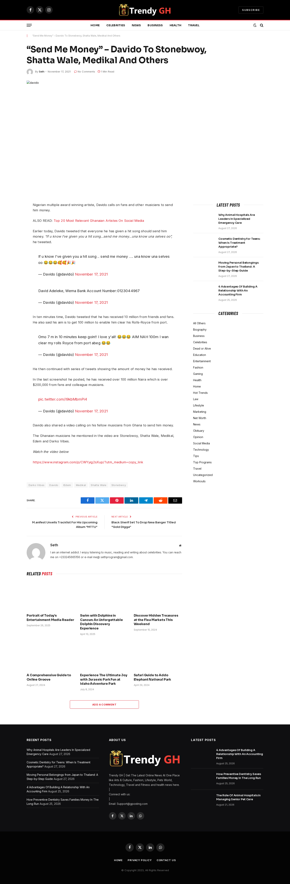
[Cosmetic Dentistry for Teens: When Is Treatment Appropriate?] (204, 243)
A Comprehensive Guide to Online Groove (49, 677)
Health (175, 25)
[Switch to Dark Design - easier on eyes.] (254, 25)
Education (199, 354)
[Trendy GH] (145, 10)
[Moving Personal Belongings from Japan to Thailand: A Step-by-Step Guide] (204, 267)
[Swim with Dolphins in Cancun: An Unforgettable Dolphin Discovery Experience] (104, 595)
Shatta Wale (98, 485)
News (136, 25)
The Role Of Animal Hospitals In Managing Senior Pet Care (238, 797)
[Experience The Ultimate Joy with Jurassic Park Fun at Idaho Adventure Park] (104, 655)
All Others (199, 323)
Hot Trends (200, 392)
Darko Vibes (36, 485)
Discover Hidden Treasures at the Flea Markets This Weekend (156, 619)
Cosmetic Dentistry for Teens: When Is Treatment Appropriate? (239, 242)
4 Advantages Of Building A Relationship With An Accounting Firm (237, 290)
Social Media (201, 443)
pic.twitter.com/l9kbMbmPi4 (62, 399)
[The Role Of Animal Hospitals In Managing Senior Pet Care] (202, 800)
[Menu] (29, 25)
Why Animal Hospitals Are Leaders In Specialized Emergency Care (236, 219)
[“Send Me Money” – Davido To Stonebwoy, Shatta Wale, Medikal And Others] (145, 137)
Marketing (199, 411)
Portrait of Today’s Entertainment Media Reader (50, 617)
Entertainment (202, 361)
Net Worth (199, 418)
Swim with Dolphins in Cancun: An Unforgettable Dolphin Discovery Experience (101, 621)
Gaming (198, 373)
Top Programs (202, 462)
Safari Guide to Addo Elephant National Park (152, 677)
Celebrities (115, 25)
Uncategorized (203, 475)
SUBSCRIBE (251, 9)
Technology (201, 449)
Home (95, 25)
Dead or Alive (202, 348)
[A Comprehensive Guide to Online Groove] (51, 655)
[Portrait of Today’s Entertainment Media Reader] (51, 595)
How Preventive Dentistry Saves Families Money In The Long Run (238, 776)
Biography (200, 329)
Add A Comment (104, 704)
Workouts (199, 481)
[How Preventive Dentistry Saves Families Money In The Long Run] (202, 779)
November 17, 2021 (91, 274)
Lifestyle (198, 405)
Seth (41, 71)
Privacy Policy (140, 860)
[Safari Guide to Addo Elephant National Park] (158, 655)
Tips (196, 456)
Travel (193, 25)
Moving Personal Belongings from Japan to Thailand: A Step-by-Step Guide (238, 266)
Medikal (81, 485)
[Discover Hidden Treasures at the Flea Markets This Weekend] (158, 595)
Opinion (198, 437)
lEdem (67, 485)
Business (155, 25)
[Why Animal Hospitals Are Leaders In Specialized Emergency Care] (204, 220)
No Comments (86, 71)
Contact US (166, 860)
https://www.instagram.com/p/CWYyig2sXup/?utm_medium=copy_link (88, 462)
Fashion (198, 367)
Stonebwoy (118, 485)
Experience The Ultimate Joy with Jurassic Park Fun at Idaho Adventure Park (103, 679)
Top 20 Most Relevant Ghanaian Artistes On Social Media (99, 221)
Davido (53, 485)
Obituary (198, 430)
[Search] (261, 25)
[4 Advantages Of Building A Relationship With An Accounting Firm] (204, 291)
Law (195, 399)
